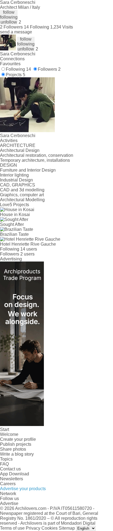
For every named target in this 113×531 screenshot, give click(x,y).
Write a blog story (17, 454)
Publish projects (15, 444)
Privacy (33, 528)
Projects (15, 74)
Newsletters (11, 478)
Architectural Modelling (22, 199)
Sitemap (67, 528)
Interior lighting (14, 175)
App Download (14, 474)
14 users (28, 249)
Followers (49, 69)
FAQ (4, 464)
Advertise (9, 503)
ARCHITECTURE (17, 145)
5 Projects (19, 204)
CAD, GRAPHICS (17, 185)
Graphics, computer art (22, 194)
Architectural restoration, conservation (36, 155)
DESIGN (8, 165)
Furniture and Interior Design (28, 170)
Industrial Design (16, 180)
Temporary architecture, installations (35, 160)
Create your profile (18, 439)
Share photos (13, 449)
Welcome (9, 434)
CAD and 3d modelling (22, 190)
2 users (27, 254)
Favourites (10, 63)
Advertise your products (23, 488)
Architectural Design (19, 150)
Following (18, 69)
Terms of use (12, 528)
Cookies (49, 528)
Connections (12, 58)
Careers (8, 483)
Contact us (10, 469)
